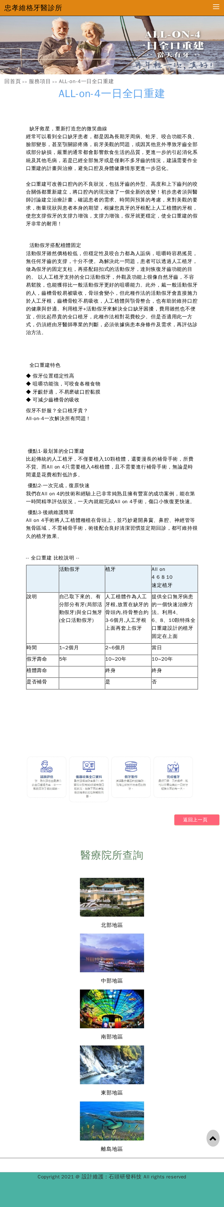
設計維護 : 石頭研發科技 (113, 1176)
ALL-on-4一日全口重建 (86, 81)
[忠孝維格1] (112, 45)
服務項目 (40, 81)
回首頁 (12, 81)
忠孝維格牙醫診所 (33, 7)
